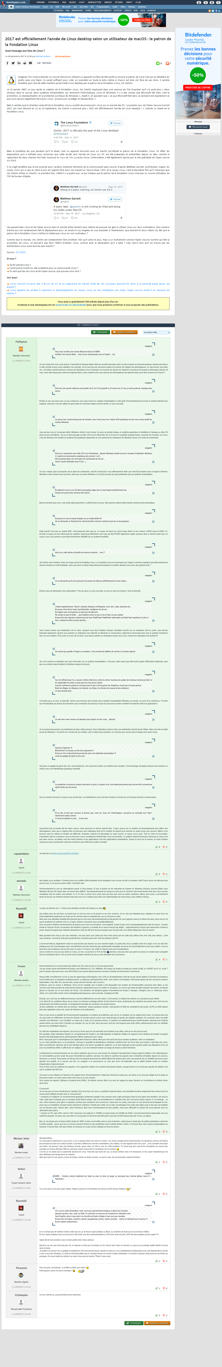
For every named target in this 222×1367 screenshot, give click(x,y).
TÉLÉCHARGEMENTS (102, 11)
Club (138, 2)
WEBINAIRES (77, 11)
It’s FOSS (21, 252)
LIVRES (88, 11)
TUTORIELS (58, 11)
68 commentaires (62, 56)
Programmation (103, 7)
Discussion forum (199, 127)
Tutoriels (53, 2)
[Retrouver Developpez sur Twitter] (213, 11)
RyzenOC (21, 908)
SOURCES (118, 11)
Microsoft (66, 7)
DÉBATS (127, 11)
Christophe (21, 1295)
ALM (57, 7)
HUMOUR (151, 11)
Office (123, 7)
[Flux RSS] (210, 11)
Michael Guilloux (43, 56)
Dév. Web (84, 7)
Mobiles (132, 7)
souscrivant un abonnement (71, 305)
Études (119, 2)
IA (51, 7)
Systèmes (142, 7)
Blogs (72, 2)
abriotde (21, 881)
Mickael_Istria (21, 1138)
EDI (92, 7)
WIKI (136, 11)
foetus (21, 1169)
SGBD (115, 7)
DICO (142, 11)
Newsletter (94, 2)
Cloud (45, 7)
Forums (40, 2)
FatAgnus (21, 341)
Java (75, 7)
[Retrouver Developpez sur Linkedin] (219, 11)
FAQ (64, 2)
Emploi (108, 2)
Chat (82, 2)
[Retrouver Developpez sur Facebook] (216, 11)
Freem (21, 966)
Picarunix (21, 1268)
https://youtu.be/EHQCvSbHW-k (66, 853)
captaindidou (21, 854)
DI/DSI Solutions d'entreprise (27, 7)
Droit (129, 2)
